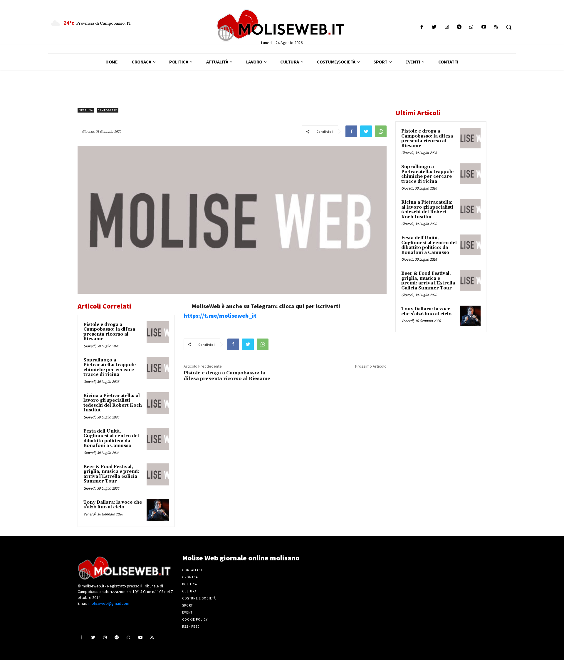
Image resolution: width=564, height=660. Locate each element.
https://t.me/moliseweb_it (220, 315)
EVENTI (188, 612)
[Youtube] (484, 27)
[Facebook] (422, 27)
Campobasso (107, 110)
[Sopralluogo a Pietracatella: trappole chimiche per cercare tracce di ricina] (158, 368)
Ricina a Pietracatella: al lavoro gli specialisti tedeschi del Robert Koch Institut (112, 403)
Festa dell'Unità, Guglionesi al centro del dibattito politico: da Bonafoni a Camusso (111, 438)
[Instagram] (447, 27)
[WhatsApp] (381, 131)
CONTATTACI (192, 570)
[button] (509, 27)
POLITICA (189, 584)
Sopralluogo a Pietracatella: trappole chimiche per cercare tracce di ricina (109, 367)
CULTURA (189, 591)
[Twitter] (434, 27)
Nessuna (86, 110)
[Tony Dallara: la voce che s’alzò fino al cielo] (158, 510)
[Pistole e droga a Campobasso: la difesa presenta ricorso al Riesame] (158, 332)
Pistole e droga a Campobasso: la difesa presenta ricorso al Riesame (109, 332)
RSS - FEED (191, 626)
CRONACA (190, 577)
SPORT (187, 605)
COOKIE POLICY (195, 619)
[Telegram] (459, 27)
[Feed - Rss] (496, 27)
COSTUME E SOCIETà (199, 598)
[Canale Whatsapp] (471, 27)
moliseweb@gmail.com (108, 603)
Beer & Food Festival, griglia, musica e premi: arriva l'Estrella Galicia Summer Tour (111, 474)
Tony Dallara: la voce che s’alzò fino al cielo (112, 505)
